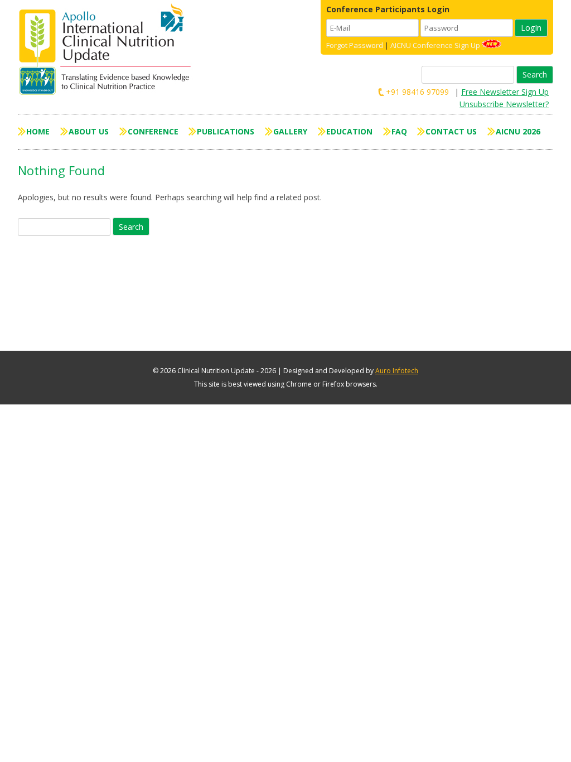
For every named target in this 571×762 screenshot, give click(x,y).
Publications (225, 131)
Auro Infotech (396, 370)
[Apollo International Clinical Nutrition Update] (107, 50)
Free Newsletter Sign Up (505, 91)
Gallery (290, 131)
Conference (153, 131)
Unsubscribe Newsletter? (504, 104)
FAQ (399, 131)
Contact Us (451, 131)
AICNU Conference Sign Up (435, 45)
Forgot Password (354, 45)
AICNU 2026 (518, 131)
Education (349, 131)
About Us (89, 131)
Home (38, 131)
